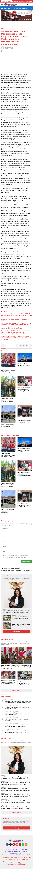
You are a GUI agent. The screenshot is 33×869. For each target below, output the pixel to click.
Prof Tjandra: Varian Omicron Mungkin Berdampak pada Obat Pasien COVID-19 (16, 731)
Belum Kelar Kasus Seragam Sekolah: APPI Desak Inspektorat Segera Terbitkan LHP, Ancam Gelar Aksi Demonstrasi (16, 338)
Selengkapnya (16, 631)
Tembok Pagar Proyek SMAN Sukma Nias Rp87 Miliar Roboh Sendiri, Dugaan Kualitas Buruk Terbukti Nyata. (18, 701)
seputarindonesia (9, 47)
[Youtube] (20, 844)
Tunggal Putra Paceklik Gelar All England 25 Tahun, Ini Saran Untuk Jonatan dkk (17, 725)
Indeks (8, 849)
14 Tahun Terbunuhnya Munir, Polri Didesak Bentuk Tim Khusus (17, 707)
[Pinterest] (13, 844)
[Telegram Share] (27, 345)
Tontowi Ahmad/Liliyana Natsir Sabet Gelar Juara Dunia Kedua (17, 713)
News (2, 28)
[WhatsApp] (23, 844)
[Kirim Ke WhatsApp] (30, 345)
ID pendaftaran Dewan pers (16, 853)
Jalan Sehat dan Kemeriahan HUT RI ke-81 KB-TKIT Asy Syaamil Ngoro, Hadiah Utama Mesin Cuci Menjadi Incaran (16, 315)
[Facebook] (7, 844)
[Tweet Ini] (20, 345)
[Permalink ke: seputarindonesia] (2, 47)
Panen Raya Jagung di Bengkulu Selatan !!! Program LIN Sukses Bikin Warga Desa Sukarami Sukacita (16, 323)
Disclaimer (25, 851)
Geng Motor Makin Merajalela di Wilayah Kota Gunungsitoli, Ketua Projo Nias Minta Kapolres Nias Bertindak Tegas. (15, 801)
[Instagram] (16, 844)
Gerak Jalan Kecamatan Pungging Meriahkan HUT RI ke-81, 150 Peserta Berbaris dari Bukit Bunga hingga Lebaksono (8, 682)
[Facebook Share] (17, 345)
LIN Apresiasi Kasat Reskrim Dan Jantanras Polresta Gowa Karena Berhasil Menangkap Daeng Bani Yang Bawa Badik (20, 617)
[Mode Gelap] (28, 4)
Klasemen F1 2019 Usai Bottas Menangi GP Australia (17, 719)
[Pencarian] (31, 4)
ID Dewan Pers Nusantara (12, 851)
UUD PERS (28, 855)
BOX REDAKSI (20, 855)
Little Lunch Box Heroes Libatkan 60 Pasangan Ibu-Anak (15, 319)
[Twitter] (10, 844)
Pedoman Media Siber (8, 855)
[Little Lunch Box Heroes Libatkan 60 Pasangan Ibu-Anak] (25, 357)
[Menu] (2, 4)
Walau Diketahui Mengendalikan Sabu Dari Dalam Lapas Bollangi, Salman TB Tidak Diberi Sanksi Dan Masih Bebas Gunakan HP (21, 625)
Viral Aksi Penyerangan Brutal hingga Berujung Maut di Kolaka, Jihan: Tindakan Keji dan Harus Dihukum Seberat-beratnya (16, 611)
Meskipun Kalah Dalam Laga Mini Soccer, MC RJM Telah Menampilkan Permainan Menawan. (24, 683)
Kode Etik (14, 849)
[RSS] (26, 844)
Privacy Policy (23, 849)
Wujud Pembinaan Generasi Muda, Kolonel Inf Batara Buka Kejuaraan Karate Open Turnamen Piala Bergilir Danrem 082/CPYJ (16, 667)
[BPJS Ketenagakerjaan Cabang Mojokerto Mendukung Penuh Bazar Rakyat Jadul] (25, 381)
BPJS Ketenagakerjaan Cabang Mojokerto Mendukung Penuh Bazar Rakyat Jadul (13, 327)
